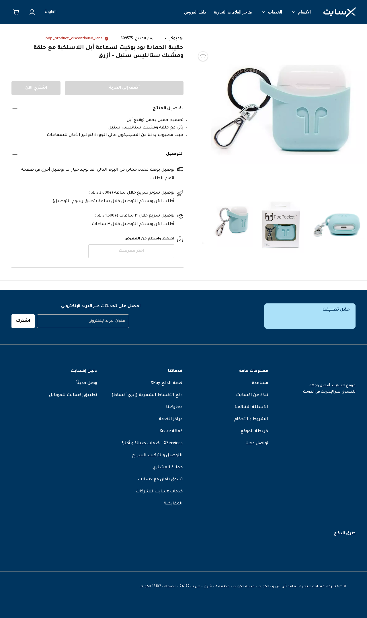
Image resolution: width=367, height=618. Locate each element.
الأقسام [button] (304, 12)
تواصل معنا (256, 443)
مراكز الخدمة (171, 419)
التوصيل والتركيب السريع (157, 455)
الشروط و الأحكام (251, 419)
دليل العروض (195, 12)
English (50, 12)
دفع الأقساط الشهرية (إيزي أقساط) (147, 395)
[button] (281, 111)
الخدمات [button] (275, 12)
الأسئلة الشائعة (251, 407)
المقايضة (173, 504)
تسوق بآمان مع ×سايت (160, 479)
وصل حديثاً (86, 383)
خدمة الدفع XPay (167, 383)
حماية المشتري (168, 467)
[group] (83, 321)
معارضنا (174, 407)
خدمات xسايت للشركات (159, 492)
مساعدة (260, 383)
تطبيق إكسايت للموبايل (73, 395)
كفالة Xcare (171, 431)
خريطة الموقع (254, 431)
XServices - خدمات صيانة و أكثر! (152, 443)
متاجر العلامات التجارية (233, 12)
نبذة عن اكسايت (252, 395)
